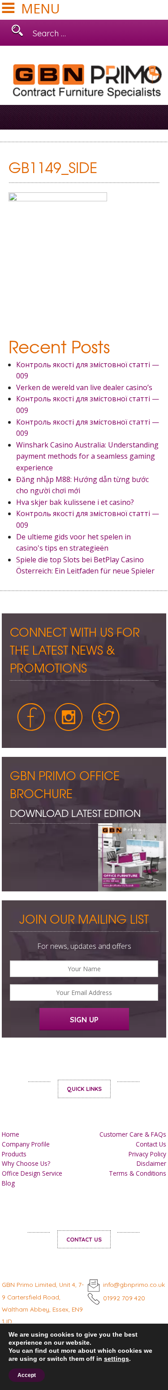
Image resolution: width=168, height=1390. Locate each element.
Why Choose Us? (26, 1163)
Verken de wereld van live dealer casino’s (84, 387)
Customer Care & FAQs (132, 1134)
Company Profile (26, 1144)
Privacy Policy (147, 1154)
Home (10, 1134)
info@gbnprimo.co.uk (134, 1284)
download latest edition (75, 812)
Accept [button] (26, 1375)
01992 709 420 (124, 1298)
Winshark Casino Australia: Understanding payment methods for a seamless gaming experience (87, 456)
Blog (8, 1183)
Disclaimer (151, 1163)
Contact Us (151, 1144)
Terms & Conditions (137, 1173)
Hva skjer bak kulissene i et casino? (75, 502)
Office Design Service (32, 1173)
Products (14, 1154)
